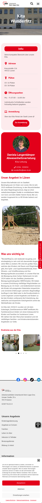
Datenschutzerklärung (23, 500)
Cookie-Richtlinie (10, 500)
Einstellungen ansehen (21, 495)
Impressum (33, 500)
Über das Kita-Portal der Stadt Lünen (18, 116)
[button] (39, 460)
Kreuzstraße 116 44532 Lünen (10, 69)
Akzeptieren (21, 483)
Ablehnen (21, 489)
